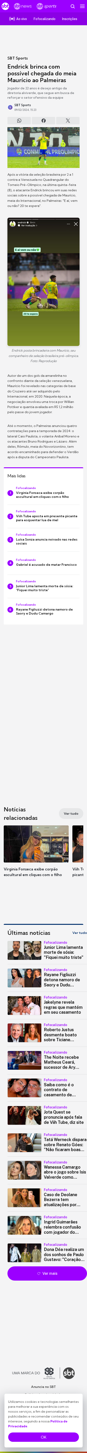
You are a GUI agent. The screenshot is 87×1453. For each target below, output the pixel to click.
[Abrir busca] (72, 6)
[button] (36, 855)
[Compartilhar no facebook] (43, 120)
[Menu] (82, 6)
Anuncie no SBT (43, 1387)
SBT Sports (17, 58)
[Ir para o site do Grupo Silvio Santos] (36, 1373)
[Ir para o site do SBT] (69, 1373)
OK (43, 1437)
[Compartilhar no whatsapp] (19, 120)
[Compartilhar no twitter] (68, 120)
